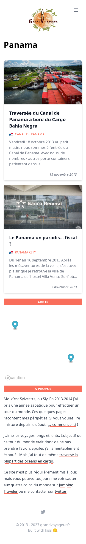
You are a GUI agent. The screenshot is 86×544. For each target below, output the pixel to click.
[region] (43, 345)
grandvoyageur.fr (54, 524)
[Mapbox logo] (15, 378)
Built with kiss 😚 (42, 530)
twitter (61, 491)
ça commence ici (61, 424)
